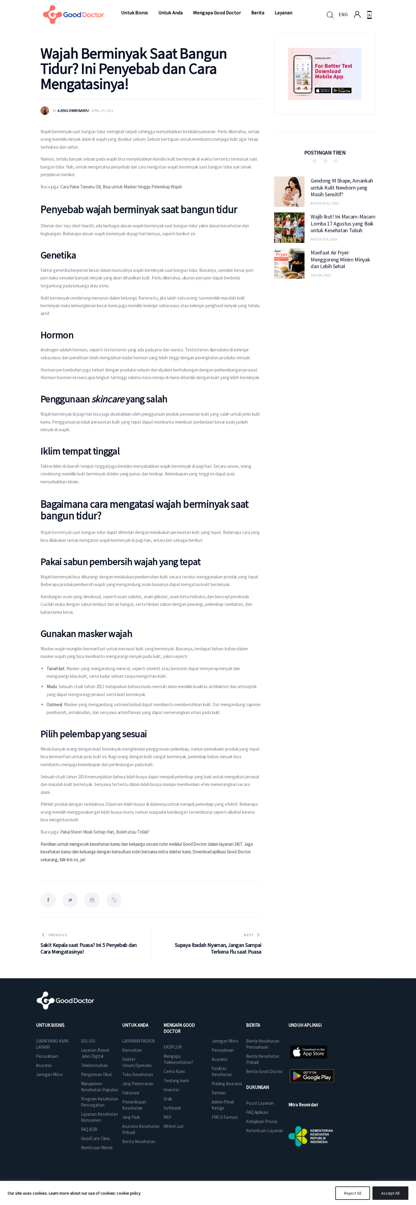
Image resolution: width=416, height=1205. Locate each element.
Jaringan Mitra (49, 1074)
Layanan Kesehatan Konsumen (99, 1117)
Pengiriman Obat (96, 1074)
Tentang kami (176, 1080)
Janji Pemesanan (137, 1083)
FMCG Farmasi (225, 1117)
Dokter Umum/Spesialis (137, 1062)
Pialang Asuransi (227, 1083)
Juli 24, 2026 (321, 275)
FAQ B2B (89, 1129)
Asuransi (44, 1065)
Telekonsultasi (94, 1065)
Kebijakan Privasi (261, 1121)
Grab (168, 1099)
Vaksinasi (130, 1093)
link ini (72, 859)
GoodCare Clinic (96, 1138)
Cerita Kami (174, 1071)
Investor (171, 1090)
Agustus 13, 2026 (325, 203)
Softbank (172, 1108)
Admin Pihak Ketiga (223, 1105)
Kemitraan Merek (97, 1147)
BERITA (253, 1025)
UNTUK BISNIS (50, 1025)
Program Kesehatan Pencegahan (99, 1102)
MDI (167, 1117)
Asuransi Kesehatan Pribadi (140, 1129)
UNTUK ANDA (135, 1025)
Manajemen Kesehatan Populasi (99, 1087)
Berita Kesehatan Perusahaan (262, 1044)
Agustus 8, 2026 (324, 239)
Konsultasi (132, 1050)
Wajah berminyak (56, 532)
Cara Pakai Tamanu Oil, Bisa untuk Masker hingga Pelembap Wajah (121, 187)
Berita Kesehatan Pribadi (262, 1059)
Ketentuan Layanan (264, 1130)
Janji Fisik (131, 1117)
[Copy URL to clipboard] (114, 900)
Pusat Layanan (260, 1103)
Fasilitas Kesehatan (222, 1071)
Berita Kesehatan (138, 1141)
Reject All (352, 1193)
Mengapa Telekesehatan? (178, 1059)
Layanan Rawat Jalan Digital (95, 1053)
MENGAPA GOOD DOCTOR (179, 1028)
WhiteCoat (174, 1126)
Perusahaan (47, 1056)
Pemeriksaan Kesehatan (134, 1105)
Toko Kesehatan (137, 1074)
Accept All (390, 1193)
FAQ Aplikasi (257, 1112)
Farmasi (219, 1093)
